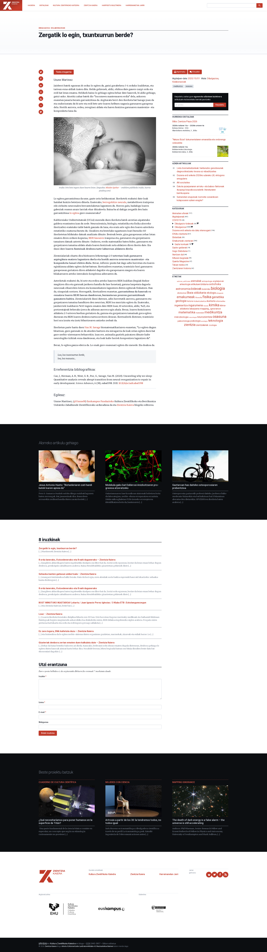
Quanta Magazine (180, 261)
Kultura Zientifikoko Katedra (102, 874)
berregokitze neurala (114, 202)
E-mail (42, 712)
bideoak (196, 288)
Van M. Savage (92, 327)
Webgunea (43, 722)
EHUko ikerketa (179, 234)
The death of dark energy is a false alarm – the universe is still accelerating (198, 821)
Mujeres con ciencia (117, 782)
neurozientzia (204, 316)
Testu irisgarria (63, 72)
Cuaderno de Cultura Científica (57, 782)
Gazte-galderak (179, 247)
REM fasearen (96, 238)
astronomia (183, 288)
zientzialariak (202, 325)
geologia (180, 301)
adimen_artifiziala (183, 281)
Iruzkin (42, 676)
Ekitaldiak (176, 237)
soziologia (204, 321)
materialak (200, 313)
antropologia (207, 281)
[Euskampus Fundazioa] (111, 909)
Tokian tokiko (178, 265)
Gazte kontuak (181, 244)
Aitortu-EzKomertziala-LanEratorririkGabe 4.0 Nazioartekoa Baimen (87, 946)
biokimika (206, 289)
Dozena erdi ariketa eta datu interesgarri (191, 230)
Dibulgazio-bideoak (184, 223)
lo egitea (74, 213)
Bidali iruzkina (48, 733)
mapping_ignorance (210, 308)
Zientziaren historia (181, 268)
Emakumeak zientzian (182, 241)
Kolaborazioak (58, 28)
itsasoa (205, 306)
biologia (218, 288)
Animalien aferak (180, 213)
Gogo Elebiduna (179, 251)
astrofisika (215, 284)
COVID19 (176, 220)
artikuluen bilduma (200, 284)
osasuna (189, 86)
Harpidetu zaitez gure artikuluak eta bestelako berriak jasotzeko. (198, 98)
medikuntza (178, 86)
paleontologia (184, 321)
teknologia (215, 321)
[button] (41, 72)
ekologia (211, 292)
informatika (220, 301)
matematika (186, 312)
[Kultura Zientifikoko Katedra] (64, 909)
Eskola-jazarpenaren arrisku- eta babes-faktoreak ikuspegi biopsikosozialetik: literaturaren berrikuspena (200, 189)
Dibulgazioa (44, 28)
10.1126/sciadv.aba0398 (131, 383)
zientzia (190, 325)
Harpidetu (219, 105)
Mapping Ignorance (183, 782)
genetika (218, 297)
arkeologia (185, 284)
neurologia (192, 317)
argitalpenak (218, 281)
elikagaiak (219, 293)
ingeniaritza (181, 305)
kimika (214, 305)
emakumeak (186, 297)
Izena (42, 702)
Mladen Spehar (112, 188)
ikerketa (211, 301)
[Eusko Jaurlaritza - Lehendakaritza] (158, 909)
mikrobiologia (181, 317)
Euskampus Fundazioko (100, 401)
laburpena (194, 308)
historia (190, 301)
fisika (206, 297)
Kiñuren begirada (180, 258)
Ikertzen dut (178, 254)
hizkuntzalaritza (200, 301)
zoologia (213, 325)
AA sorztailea (183, 182)
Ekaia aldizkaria (196, 292)
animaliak (196, 280)
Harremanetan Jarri (168, 874)
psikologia (195, 321)
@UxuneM (79, 401)
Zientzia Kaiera (125, 405)
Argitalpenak (178, 216)
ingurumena (195, 305)
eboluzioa (181, 293)
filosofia (198, 297)
